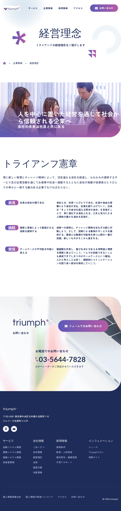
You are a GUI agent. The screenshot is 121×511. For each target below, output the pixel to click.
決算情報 (37, 472)
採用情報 (63, 8)
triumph (10, 409)
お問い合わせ (106, 8)
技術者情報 (8, 462)
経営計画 (37, 467)
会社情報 (38, 440)
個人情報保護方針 (12, 496)
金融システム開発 (12, 447)
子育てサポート (64, 462)
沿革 (35, 462)
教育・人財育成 (64, 452)
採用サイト (94, 457)
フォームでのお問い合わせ (85, 326)
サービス (32, 8)
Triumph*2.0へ (96, 452)
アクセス (78, 8)
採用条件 (60, 447)
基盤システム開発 (12, 457)
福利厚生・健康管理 (66, 457)
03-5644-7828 (62, 359)
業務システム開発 (12, 452)
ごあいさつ (38, 447)
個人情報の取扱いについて (39, 496)
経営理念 (37, 457)
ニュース (93, 447)
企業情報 (48, 8)
